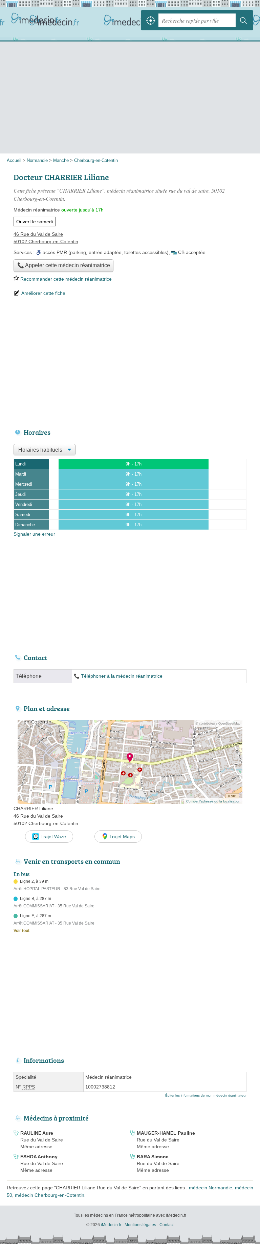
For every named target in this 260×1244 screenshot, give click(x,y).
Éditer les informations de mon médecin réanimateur (205, 1095)
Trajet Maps (122, 836)
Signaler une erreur (34, 534)
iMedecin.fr (37, 20)
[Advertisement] (130, 99)
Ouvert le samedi (34, 221)
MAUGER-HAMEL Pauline (166, 1133)
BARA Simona (153, 1156)
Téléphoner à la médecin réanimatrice (121, 676)
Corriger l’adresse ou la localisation (213, 801)
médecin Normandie (210, 1187)
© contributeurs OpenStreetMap (218, 723)
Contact (166, 1224)
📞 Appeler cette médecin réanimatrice (63, 265)
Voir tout (21, 930)
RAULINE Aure (36, 1133)
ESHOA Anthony (39, 1156)
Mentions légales (140, 1224)
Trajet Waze (53, 836)
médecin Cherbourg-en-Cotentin (49, 1195)
